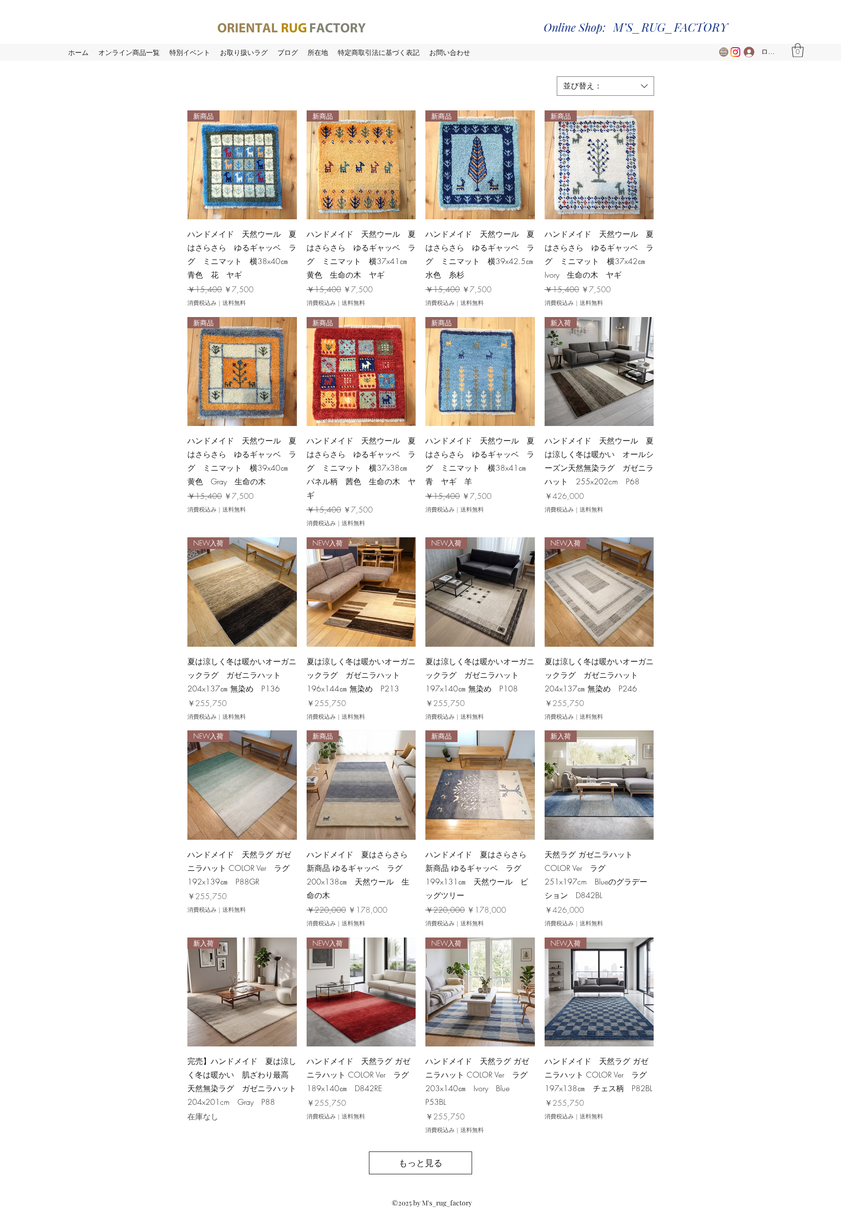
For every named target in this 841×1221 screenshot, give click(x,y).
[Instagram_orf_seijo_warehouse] (735, 52)
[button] (798, 50)
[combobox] (605, 86)
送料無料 (234, 303)
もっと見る (420, 1162)
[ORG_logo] (724, 52)
